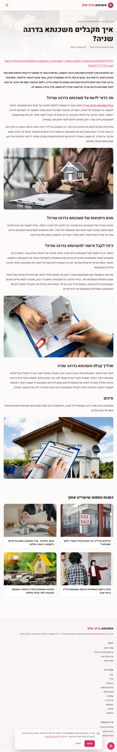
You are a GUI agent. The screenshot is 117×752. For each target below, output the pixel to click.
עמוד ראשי (108, 648)
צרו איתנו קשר (107, 656)
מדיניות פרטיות (106, 727)
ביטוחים (109, 683)
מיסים (110, 708)
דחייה (78, 743)
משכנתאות (108, 691)
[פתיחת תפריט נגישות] (111, 746)
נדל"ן (107, 21)
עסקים (110, 696)
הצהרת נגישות (107, 735)
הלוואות (109, 713)
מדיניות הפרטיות (52, 736)
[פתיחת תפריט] (7, 5)
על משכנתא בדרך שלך (103, 652)
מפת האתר (108, 660)
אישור (89, 743)
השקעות (109, 704)
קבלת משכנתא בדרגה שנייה (98, 105)
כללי (111, 674)
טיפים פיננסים (107, 687)
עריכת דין (109, 700)
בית (112, 21)
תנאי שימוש (108, 731)
